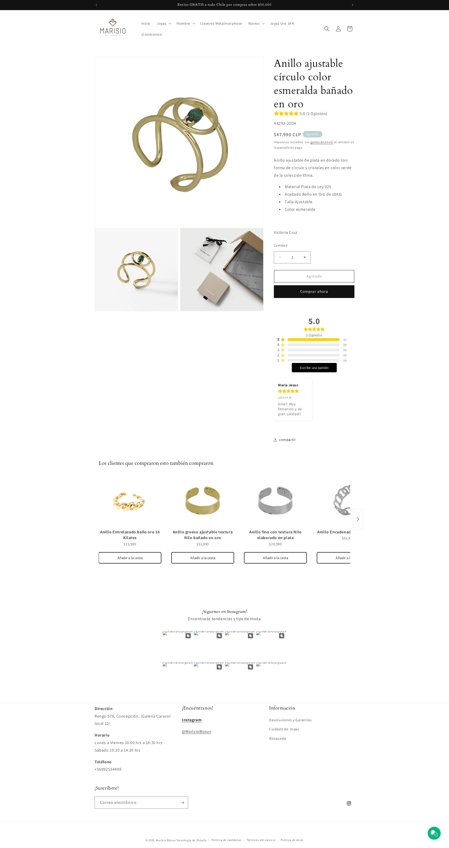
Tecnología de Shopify (191, 840)
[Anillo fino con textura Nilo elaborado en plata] (275, 501)
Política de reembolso (226, 840)
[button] (163, 23)
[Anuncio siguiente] (352, 5)
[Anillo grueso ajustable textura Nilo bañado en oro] (203, 501)
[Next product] (358, 519)
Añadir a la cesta (130, 557)
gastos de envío (322, 142)
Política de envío (292, 840)
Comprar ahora (314, 291)
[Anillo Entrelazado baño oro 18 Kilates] (130, 501)
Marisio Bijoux (166, 840)
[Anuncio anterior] (96, 5)
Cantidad (280, 245)
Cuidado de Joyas (284, 729)
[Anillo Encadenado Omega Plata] (348, 501)
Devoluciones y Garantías (290, 720)
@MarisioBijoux (196, 731)
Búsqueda (277, 738)
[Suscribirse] (182, 803)
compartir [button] (287, 439)
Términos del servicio (261, 840)
